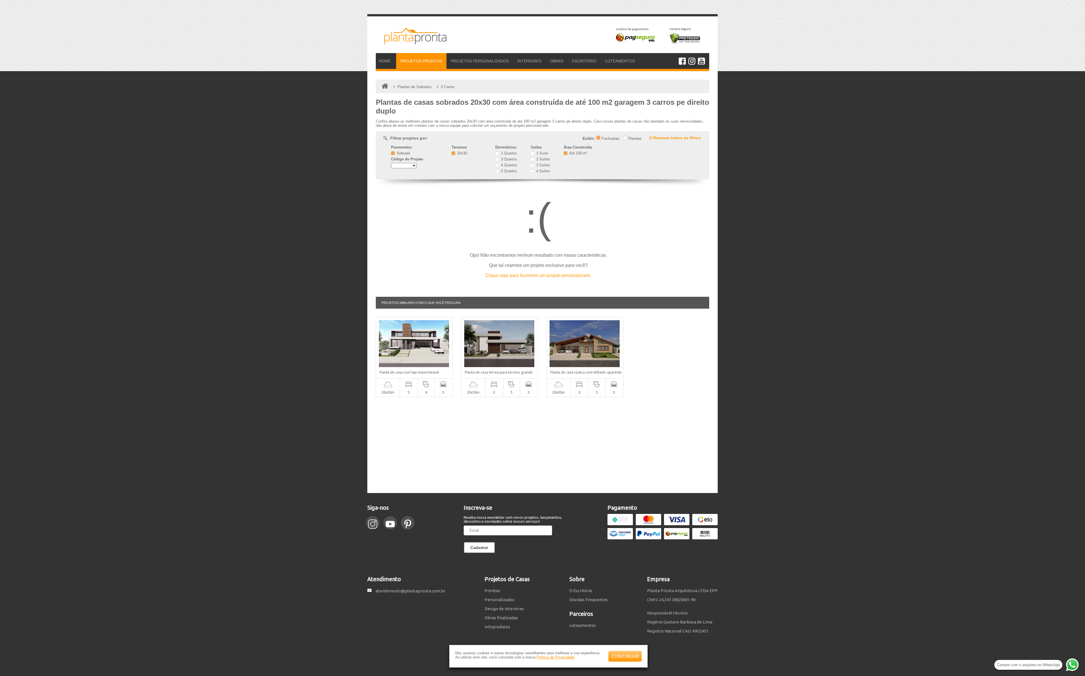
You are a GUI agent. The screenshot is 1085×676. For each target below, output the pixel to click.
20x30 (461, 153)
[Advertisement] (542, 445)
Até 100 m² (577, 153)
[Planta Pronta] (411, 42)
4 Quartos (508, 165)
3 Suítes (542, 165)
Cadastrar (479, 547)
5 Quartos (508, 171)
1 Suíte (541, 153)
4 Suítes (542, 171)
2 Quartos (508, 153)
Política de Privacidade (555, 657)
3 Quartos (508, 159)
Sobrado (403, 153)
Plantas (634, 138)
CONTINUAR (625, 656)
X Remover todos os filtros (675, 138)
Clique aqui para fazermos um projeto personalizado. (538, 275)
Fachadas (609, 138)
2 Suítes (542, 159)
